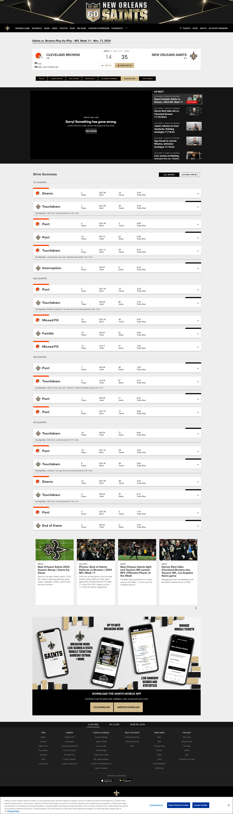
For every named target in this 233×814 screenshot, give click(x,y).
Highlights (90, 79)
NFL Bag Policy (69, 755)
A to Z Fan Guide (70, 750)
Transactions (43, 764)
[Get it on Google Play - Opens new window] (125, 782)
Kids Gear (186, 746)
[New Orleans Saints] (116, 793)
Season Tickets (101, 741)
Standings (43, 755)
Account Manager (101, 737)
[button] (91, 131)
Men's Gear (187, 737)
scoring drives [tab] (189, 174)
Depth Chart (43, 746)
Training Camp (159, 746)
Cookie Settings (156, 805)
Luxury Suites (101, 746)
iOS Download (102, 707)
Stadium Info (69, 737)
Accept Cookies (200, 805)
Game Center (56, 79)
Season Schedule (101, 768)
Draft (159, 741)
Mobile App (159, 768)
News (159, 737)
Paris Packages (101, 750)
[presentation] (196, 608)
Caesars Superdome (69, 764)
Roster (43, 737)
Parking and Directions (69, 746)
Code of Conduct (69, 759)
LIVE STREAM (147, 79)
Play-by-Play (130, 79)
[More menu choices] (126, 28)
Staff (132, 746)
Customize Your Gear (187, 759)
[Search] (180, 28)
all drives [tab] (169, 174)
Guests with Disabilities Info (101, 764)
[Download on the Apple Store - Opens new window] (107, 781)
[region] (116, 805)
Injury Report (43, 750)
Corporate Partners (132, 741)
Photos (159, 750)
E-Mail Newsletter (159, 764)
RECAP (41, 79)
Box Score (73, 79)
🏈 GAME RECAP (124, 65)
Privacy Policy (13, 811)
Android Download (128, 707)
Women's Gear (186, 741)
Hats (186, 755)
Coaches (43, 741)
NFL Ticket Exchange (101, 759)
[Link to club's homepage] (7, 28)
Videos (159, 755)
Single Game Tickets (101, 755)
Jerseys (187, 750)
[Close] (229, 805)
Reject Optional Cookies (179, 805)
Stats (43, 759)
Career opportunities (132, 737)
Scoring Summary (109, 79)
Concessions (69, 741)
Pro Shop (187, 733)
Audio (159, 759)
